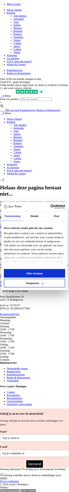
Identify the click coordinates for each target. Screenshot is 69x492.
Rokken (17, 34)
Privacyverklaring (9, 481)
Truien (16, 52)
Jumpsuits (18, 19)
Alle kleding (19, 16)
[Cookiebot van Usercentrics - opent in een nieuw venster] (50, 207)
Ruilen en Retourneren (19, 73)
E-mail (4, 447)
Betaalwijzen (13, 371)
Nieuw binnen (14, 9)
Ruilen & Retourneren (18, 377)
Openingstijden (15, 401)
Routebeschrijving (9, 314)
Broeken (17, 31)
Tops (16, 22)
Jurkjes (17, 25)
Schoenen (12, 55)
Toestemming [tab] (12, 215)
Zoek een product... (10, 99)
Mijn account (14, 4)
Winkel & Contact (16, 64)
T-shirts (17, 43)
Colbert (17, 49)
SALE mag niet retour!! (19, 61)
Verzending (13, 380)
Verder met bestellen (9, 490)
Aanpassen (32, 283)
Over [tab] (56, 215)
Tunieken (18, 37)
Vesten (16, 40)
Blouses (17, 28)
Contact (11, 392)
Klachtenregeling (16, 374)
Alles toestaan (34, 273)
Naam (3, 431)
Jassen (16, 46)
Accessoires (13, 58)
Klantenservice (14, 70)
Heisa (44, 484)
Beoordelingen (14, 398)
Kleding (11, 12)
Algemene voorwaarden (19, 404)
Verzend (34, 464)
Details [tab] (34, 215)
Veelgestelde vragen (17, 368)
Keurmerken (13, 395)
